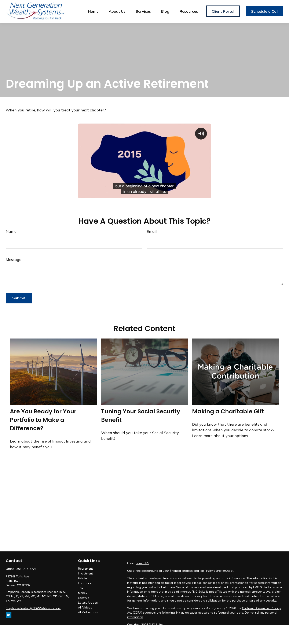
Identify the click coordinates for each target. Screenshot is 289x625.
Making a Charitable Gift (228, 411)
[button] (93, 11)
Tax (80, 588)
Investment (85, 573)
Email (152, 231)
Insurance (84, 583)
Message (13, 259)
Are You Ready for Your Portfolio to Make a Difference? (43, 419)
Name (11, 231)
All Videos (85, 607)
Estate (82, 578)
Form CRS (142, 563)
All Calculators (88, 612)
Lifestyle (83, 598)
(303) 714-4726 (25, 569)
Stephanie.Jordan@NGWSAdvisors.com (33, 608)
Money (82, 593)
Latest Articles (88, 602)
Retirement (85, 568)
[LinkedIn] (8, 615)
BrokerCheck (224, 571)
